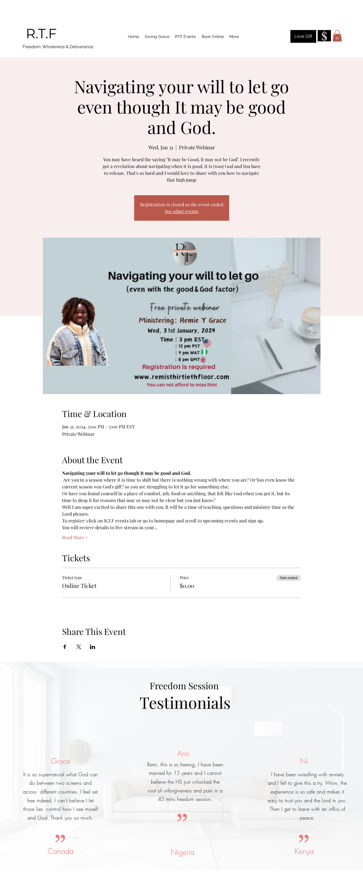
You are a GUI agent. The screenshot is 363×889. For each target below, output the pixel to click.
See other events (182, 211)
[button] (337, 36)
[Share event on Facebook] (64, 647)
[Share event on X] (78, 647)
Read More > (75, 537)
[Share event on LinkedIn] (92, 647)
